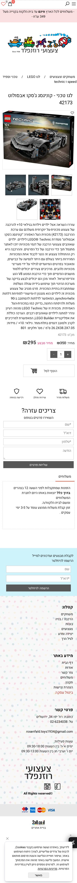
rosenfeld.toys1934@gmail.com (49, 731)
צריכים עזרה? (39, 410)
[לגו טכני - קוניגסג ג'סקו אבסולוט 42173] (61, 195)
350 (63, 343)
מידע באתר (63, 656)
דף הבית (67, 662)
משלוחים (66, 677)
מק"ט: (71, 335)
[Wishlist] (3, 3)
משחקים (67, 614)
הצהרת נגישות (63, 687)
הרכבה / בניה (64, 619)
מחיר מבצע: (44, 343)
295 (32, 342)
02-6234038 (59, 721)
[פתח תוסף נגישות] (73, 842)
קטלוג (67, 607)
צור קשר (67, 672)
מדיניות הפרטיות (47, 869)
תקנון (69, 682)
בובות (69, 624)
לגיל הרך (67, 638)
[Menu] (74, 3)
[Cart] (10, 3)
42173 (62, 335)
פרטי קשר (64, 710)
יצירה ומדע (65, 633)
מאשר (38, 875)
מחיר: (70, 343)
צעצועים (67, 628)
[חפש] (67, 3)
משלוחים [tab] (65, 476)
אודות (69, 667)
